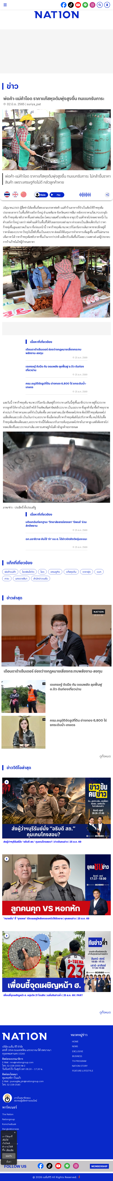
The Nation (7, 1114)
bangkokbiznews (10, 1128)
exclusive (77, 1051)
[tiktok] (49, 1168)
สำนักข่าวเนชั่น (40, 578)
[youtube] (58, 1168)
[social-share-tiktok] (71, 5)
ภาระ (7, 578)
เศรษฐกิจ (55, 571)
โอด (42, 571)
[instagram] (76, 1168)
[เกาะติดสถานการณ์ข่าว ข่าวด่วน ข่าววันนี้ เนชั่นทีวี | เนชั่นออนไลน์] (56, 14)
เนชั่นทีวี (47, 1177)
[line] (67, 1168)
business (77, 1056)
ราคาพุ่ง (87, 571)
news (75, 1046)
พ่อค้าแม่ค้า (10, 571)
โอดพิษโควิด (28, 571)
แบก (99, 571)
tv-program (79, 1060)
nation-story (80, 1065)
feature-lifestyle (82, 1070)
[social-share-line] (85, 5)
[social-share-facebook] (64, 5)
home (75, 1041)
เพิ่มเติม (10, 1150)
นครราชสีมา (21, 578)
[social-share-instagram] (92, 5)
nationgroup (8, 1119)
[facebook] (41, 1168)
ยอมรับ (9, 1156)
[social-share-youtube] (78, 5)
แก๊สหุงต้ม (71, 571)
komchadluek (9, 1124)
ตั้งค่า (8, 1162)
